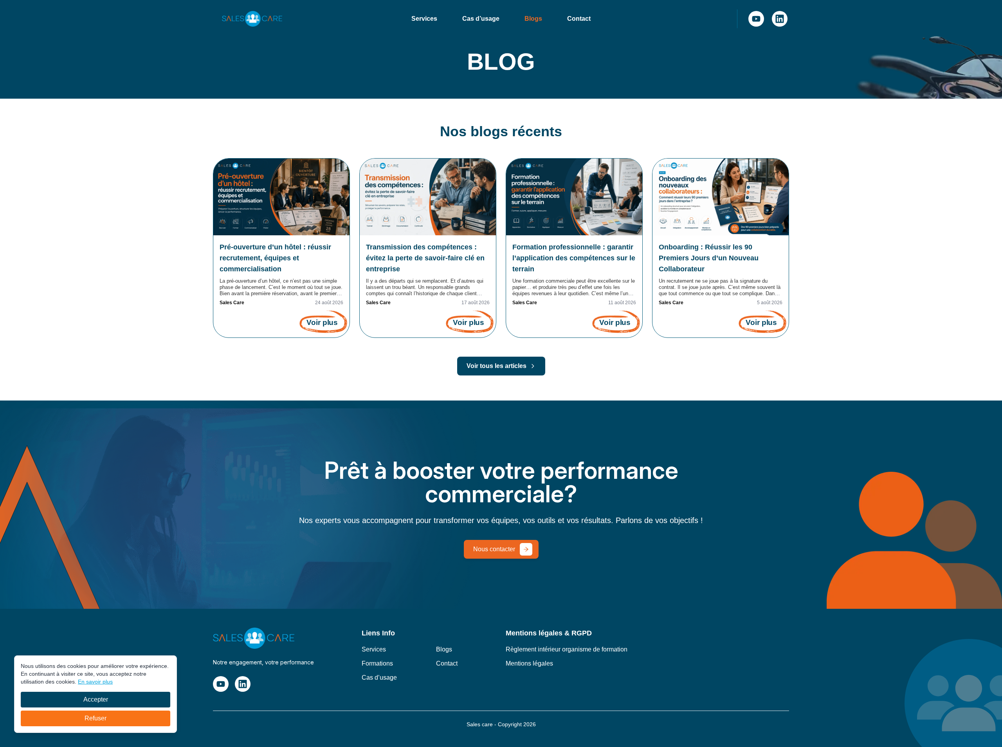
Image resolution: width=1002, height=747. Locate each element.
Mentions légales (529, 663)
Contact (579, 18)
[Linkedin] (779, 18)
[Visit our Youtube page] (756, 19)
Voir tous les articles (496, 366)
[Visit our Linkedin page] (780, 19)
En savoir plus (95, 681)
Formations (377, 663)
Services (424, 18)
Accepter (95, 699)
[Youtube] (756, 18)
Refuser (95, 718)
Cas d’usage (480, 18)
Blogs (533, 18)
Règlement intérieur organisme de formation (566, 649)
